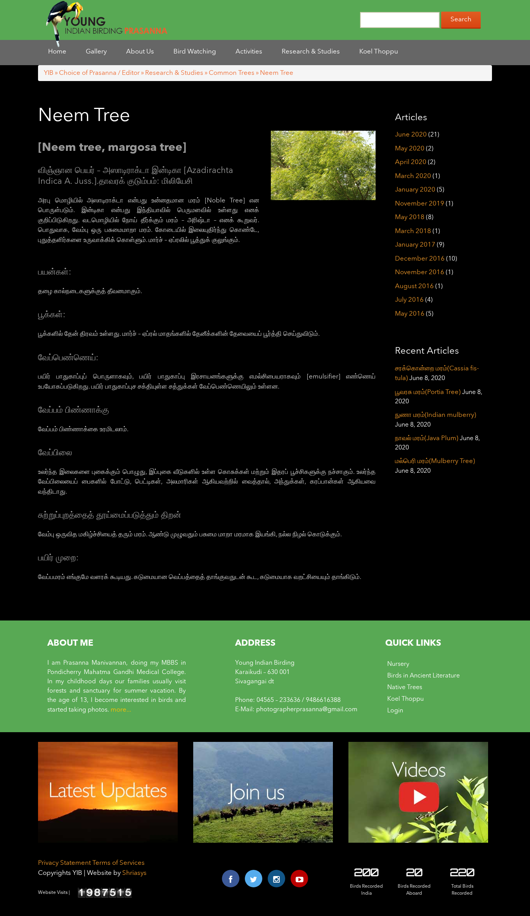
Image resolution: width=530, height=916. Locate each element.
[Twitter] (253, 878)
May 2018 (409, 217)
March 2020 (413, 176)
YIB (49, 73)
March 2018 (413, 231)
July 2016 (409, 300)
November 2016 (419, 272)
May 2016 (409, 314)
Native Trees (404, 687)
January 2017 (415, 245)
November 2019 (419, 203)
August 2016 (414, 286)
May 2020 (409, 148)
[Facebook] (230, 878)
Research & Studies (174, 73)
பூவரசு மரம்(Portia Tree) (428, 392)
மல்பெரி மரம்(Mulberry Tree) (435, 461)
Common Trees (232, 73)
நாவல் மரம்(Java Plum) (426, 438)
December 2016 (420, 259)
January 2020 (415, 190)
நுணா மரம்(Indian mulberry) (435, 415)
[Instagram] (276, 878)
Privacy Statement (64, 863)
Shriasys (134, 873)
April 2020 (410, 162)
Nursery (398, 664)
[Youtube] (299, 878)
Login (395, 711)
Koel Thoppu (405, 699)
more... (121, 710)
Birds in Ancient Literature (423, 676)
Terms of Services (118, 863)
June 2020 (411, 134)
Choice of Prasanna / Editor (99, 73)
